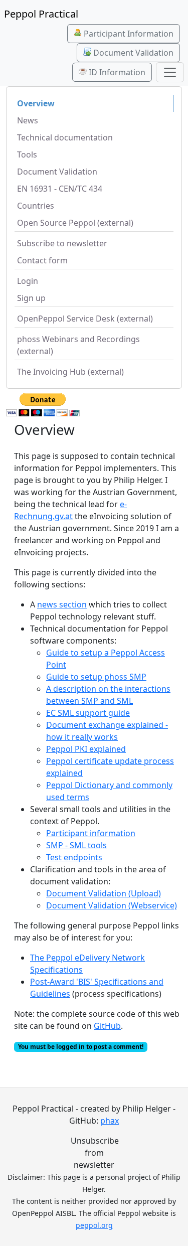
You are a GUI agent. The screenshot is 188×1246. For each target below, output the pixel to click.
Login (27, 280)
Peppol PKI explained (86, 748)
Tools (27, 154)
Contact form (42, 260)
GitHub (107, 1025)
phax (109, 1120)
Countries (35, 205)
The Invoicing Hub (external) (70, 371)
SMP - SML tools (76, 845)
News (27, 120)
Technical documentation (65, 137)
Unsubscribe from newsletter (94, 1152)
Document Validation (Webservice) (111, 905)
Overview (36, 103)
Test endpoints (74, 857)
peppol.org (94, 1225)
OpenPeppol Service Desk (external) (85, 318)
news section (62, 604)
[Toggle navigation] (170, 72)
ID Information (116, 72)
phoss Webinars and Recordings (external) (78, 345)
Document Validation (132, 52)
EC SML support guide (88, 712)
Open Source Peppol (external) (75, 222)
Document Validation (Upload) (103, 893)
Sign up (31, 297)
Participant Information (127, 33)
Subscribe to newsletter (62, 243)
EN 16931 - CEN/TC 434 (59, 188)
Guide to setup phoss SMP (96, 676)
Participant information (90, 833)
